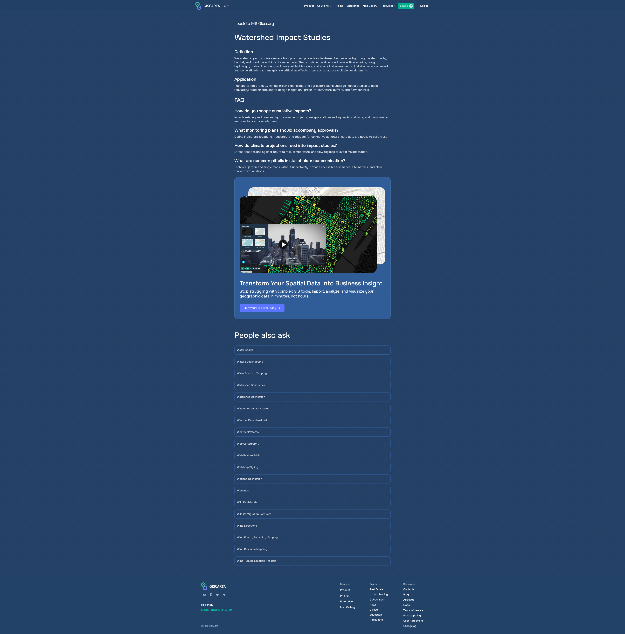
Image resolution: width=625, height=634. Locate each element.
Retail (373, 604)
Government (377, 599)
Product (309, 5)
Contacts (408, 589)
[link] (330, 24)
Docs (406, 605)
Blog (406, 594)
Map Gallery (370, 5)
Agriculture (376, 619)
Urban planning (379, 594)
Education (376, 614)
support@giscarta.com (217, 610)
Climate (374, 609)
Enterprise (353, 5)
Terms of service (413, 610)
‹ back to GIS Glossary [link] (254, 23)
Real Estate (376, 589)
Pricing (339, 5)
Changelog (410, 626)
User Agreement (413, 620)
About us (408, 599)
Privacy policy (412, 615)
